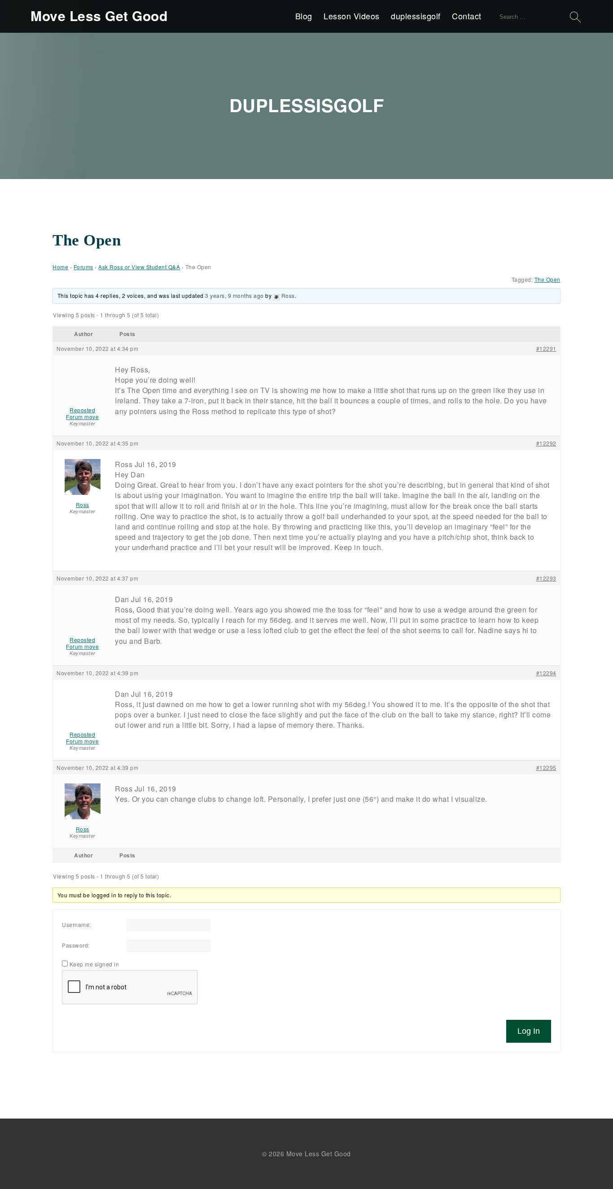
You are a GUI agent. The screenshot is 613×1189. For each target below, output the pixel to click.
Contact (467, 16)
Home (60, 267)
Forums (83, 267)
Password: (76, 945)
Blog (303, 16)
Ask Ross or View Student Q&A (139, 267)
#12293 (546, 578)
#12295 (546, 767)
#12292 (546, 443)
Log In (528, 1031)
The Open (547, 279)
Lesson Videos (352, 16)
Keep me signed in (94, 964)
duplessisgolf (416, 16)
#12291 (546, 348)
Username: (76, 924)
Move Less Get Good (99, 16)
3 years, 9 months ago (234, 295)
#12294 (546, 672)
